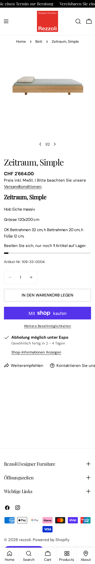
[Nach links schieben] (40, 144)
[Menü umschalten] (6, 21)
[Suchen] (78, 21)
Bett (38, 41)
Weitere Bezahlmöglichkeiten (47, 326)
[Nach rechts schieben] (54, 144)
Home (21, 41)
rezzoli (25, 539)
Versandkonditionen (22, 186)
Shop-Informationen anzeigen (36, 352)
